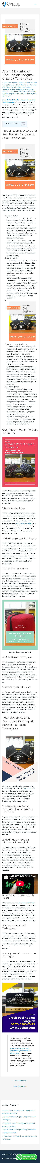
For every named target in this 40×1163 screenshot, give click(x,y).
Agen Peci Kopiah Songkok (13, 83)
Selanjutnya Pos (20, 1086)
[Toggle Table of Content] (22, 124)
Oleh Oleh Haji (7, 87)
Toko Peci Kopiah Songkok (26, 94)
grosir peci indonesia (26, 903)
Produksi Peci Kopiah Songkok (22, 89)
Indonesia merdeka (23, 523)
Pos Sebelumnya (20, 1080)
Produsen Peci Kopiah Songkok (14, 91)
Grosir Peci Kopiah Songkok (26, 85)
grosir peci (28, 788)
